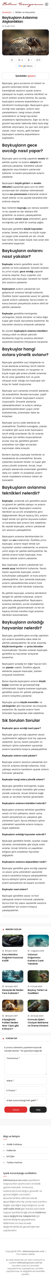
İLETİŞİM (10, 1156)
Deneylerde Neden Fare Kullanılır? (12, 991)
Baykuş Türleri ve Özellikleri (37, 991)
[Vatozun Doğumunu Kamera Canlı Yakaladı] (38, 941)
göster (31, 76)
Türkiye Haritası (14, 1162)
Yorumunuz (13, 1058)
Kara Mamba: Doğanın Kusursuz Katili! (12, 957)
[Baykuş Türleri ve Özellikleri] (38, 976)
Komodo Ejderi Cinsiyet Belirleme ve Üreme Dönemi (38, 1022)
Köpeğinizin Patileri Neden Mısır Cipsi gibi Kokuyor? (10, 1024)
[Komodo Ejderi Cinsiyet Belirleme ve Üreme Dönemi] (38, 1006)
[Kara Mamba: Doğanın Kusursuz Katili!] (12, 941)
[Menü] (46, 4)
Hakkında (11, 1150)
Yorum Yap (11, 1038)
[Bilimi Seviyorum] (23, 4)
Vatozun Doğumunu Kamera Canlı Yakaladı (35, 959)
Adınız (10, 1080)
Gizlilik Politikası (14, 1144)
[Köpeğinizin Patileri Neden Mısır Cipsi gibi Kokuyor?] (12, 1006)
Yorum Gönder (16, 1110)
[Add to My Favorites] (12, 59)
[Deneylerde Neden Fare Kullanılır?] (12, 976)
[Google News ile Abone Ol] (25, 65)
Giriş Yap (38, 1110)
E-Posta (11, 1090)
